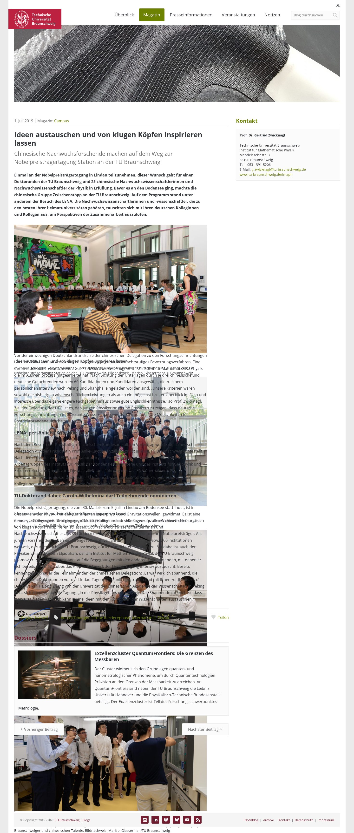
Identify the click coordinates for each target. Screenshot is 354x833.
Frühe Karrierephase (111, 617)
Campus (61, 120)
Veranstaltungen (238, 15)
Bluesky (176, 820)
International (144, 617)
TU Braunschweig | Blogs (72, 820)
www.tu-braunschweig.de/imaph (266, 174)
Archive (268, 820)
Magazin (151, 15)
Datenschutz (304, 820)
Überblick (124, 15)
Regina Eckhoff (34, 617)
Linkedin (155, 820)
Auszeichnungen (76, 617)
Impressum (326, 820)
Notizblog (251, 820)
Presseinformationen (191, 15)
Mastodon (166, 820)
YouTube (187, 820)
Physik (163, 617)
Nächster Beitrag (203, 729)
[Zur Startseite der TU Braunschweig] (34, 18)
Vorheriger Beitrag (41, 729)
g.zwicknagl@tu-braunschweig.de (279, 169)
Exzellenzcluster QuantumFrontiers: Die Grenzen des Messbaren (153, 656)
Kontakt (284, 820)
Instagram (145, 820)
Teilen (223, 617)
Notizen (272, 15)
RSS (198, 820)
